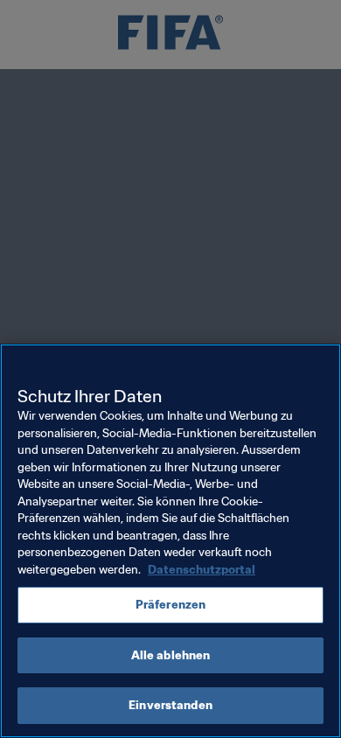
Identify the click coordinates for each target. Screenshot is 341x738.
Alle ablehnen (171, 655)
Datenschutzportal (201, 569)
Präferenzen (170, 604)
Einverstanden (170, 705)
